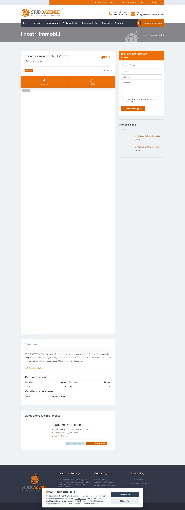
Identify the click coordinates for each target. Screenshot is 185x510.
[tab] (35, 368)
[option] (68, 251)
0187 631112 (120, 14)
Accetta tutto (125, 495)
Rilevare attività (89, 23)
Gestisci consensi (91, 504)
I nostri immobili (157, 35)
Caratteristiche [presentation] (36, 368)
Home (26, 23)
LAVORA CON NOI (130, 2)
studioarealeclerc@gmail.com (66, 433)
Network (106, 23)
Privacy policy (138, 480)
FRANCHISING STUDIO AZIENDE (108, 2)
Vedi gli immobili (77, 443)
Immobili (38, 23)
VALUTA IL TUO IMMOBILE (152, 2)
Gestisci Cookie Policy (141, 483)
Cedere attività (70, 23)
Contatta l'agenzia (98, 443)
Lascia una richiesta (152, 23)
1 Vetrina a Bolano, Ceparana (147, 136)
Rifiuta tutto (125, 501)
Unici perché (52, 23)
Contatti (119, 23)
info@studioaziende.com (150, 14)
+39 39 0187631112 (61, 436)
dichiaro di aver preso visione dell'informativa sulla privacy (142, 100)
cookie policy (80, 498)
